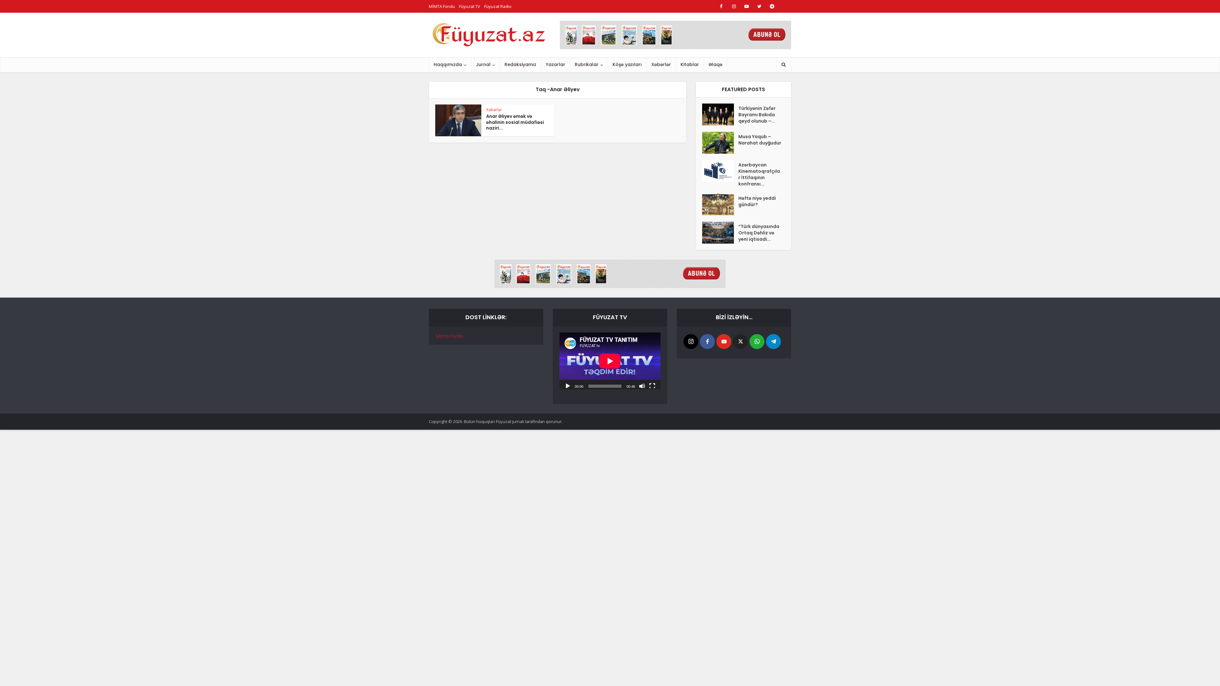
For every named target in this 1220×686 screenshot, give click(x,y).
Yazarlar (555, 64)
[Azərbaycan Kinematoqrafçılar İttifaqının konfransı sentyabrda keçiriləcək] (720, 171)
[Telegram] (773, 341)
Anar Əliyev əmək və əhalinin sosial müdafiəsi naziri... (515, 122)
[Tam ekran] (652, 385)
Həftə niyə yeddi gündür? (757, 201)
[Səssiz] (642, 385)
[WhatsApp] (756, 341)
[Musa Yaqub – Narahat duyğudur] (720, 143)
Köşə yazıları (627, 64)
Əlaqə (715, 64)
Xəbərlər (661, 64)
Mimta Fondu (449, 336)
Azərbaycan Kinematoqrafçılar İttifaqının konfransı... (759, 174)
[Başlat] (568, 385)
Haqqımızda (448, 64)
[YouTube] (723, 341)
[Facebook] (707, 341)
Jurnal (483, 64)
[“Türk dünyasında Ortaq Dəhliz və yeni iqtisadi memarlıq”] (720, 233)
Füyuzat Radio (498, 6)
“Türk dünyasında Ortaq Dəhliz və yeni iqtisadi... (758, 232)
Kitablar (690, 64)
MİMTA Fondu (442, 6)
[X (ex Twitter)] (740, 341)
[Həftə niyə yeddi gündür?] (720, 204)
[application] (610, 361)
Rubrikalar (587, 64)
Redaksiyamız (520, 64)
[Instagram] (690, 341)
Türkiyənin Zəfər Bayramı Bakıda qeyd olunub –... (757, 114)
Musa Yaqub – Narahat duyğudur (759, 139)
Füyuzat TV (469, 6)
